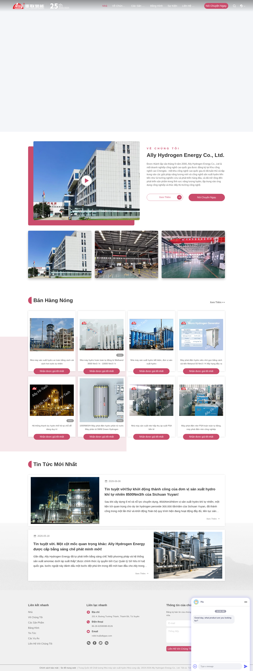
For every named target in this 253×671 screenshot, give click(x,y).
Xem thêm (165, 197)
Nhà (104, 5)
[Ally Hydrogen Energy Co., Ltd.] (42, 6)
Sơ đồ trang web (68, 668)
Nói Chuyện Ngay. (206, 197)
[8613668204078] (101, 644)
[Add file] (195, 666)
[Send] (245, 666)
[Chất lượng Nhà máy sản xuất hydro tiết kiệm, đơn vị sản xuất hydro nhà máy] (151, 335)
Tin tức (32, 633)
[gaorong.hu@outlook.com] (107, 644)
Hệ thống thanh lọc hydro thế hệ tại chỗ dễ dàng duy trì (52, 427)
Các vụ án (33, 638)
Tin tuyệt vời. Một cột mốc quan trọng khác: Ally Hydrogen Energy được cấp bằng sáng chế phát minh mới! (89, 546)
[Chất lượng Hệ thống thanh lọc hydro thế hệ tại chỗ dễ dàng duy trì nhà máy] (52, 400)
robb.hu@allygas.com (102, 636)
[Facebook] (95, 644)
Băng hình (156, 5)
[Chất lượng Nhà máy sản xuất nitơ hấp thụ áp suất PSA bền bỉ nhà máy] (151, 400)
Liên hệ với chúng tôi (189, 5)
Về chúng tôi (119, 5)
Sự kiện (172, 5)
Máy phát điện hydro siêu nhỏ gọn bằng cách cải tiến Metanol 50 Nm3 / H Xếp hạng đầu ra (201, 362)
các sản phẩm (138, 5)
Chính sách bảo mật (49, 668)
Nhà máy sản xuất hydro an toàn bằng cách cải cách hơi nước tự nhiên (52, 362)
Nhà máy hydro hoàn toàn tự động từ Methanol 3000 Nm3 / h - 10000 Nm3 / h (101, 362)
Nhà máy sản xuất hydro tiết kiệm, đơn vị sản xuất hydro (151, 362)
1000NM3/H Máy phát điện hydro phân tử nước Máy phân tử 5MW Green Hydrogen (102, 427)
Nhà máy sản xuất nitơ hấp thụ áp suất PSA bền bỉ (151, 427)
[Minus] (245, 602)
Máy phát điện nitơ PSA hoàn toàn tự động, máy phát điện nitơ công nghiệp (201, 427)
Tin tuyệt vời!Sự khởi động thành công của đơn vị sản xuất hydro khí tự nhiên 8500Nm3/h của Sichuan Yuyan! (160, 491)
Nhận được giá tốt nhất (52, 371)
